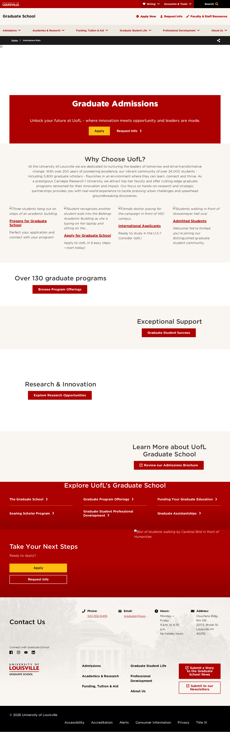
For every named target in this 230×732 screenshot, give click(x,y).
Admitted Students (190, 221)
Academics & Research (100, 676)
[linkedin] (33, 652)
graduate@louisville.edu (136, 616)
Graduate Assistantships (177, 513)
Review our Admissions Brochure (171, 465)
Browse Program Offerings (59, 289)
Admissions (91, 666)
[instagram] (18, 652)
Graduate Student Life (148, 666)
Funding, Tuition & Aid (100, 686)
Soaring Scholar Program (30, 513)
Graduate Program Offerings (106, 499)
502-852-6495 (97, 616)
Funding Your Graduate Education (185, 499)
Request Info (127, 131)
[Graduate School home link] (24, 669)
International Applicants (139, 226)
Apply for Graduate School (87, 235)
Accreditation (102, 722)
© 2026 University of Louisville (33, 715)
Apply (99, 131)
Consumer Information (153, 722)
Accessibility (74, 722)
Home (14, 40)
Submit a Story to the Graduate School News (200, 671)
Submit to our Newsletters (201, 687)
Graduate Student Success (168, 332)
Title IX (201, 722)
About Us (138, 691)
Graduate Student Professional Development (108, 513)
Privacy (183, 722)
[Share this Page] (218, 40)
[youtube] (26, 652)
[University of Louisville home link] (11, 4)
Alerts (124, 722)
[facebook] (11, 652)
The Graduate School (26, 499)
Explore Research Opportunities (60, 395)
